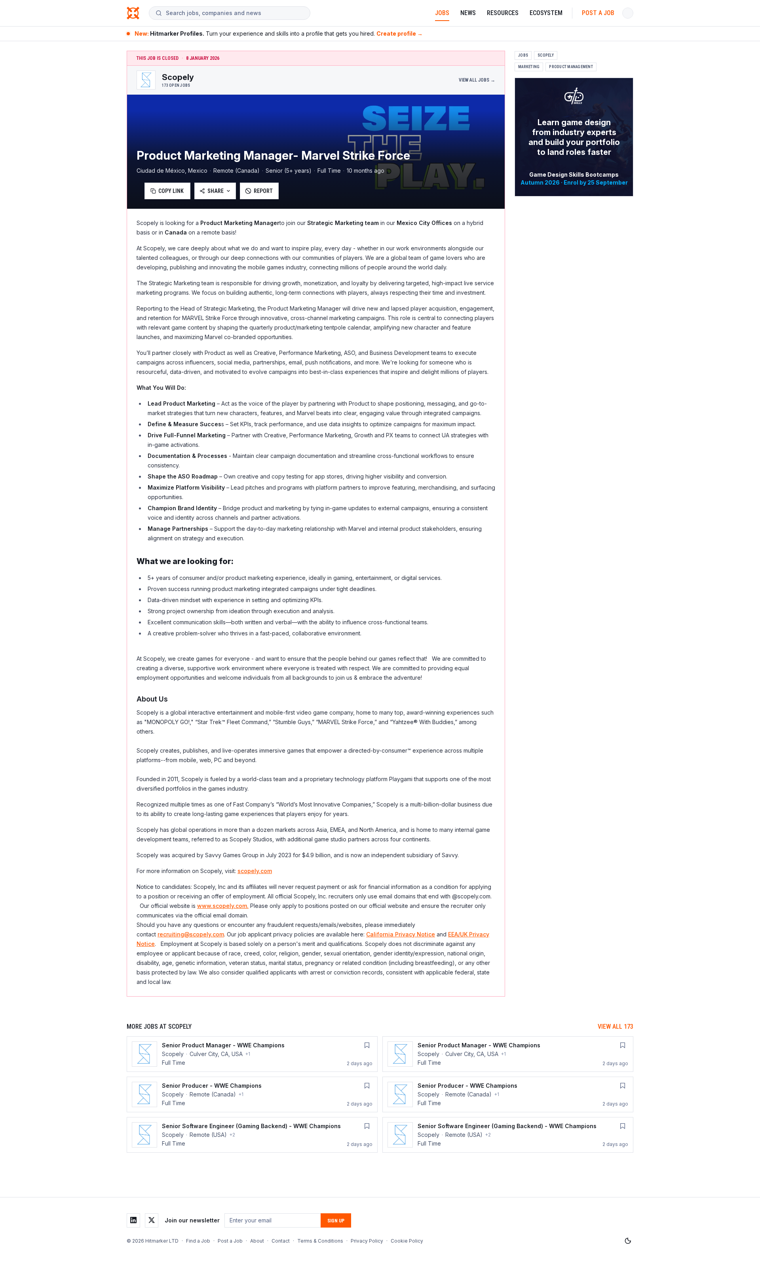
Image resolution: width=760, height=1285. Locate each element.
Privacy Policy (367, 1241)
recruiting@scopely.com (191, 934)
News (468, 13)
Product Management (571, 67)
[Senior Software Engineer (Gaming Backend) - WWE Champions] (252, 1134)
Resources (503, 13)
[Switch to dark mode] (627, 1241)
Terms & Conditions (320, 1241)
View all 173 (615, 1026)
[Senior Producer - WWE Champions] (252, 1094)
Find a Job (198, 1241)
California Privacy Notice (400, 934)
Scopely (546, 55)
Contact (281, 1241)
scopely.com (255, 870)
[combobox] (235, 13)
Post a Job (598, 13)
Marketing (529, 67)
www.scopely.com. (223, 905)
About (257, 1241)
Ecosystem (546, 13)
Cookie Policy (407, 1241)
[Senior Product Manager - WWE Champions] (252, 1054)
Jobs (442, 13)
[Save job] (366, 1045)
